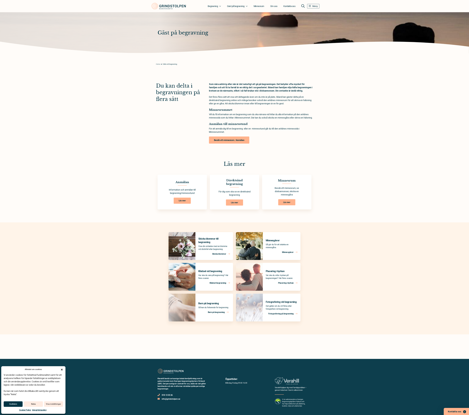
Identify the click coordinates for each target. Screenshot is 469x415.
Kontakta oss (289, 6)
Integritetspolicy (39, 410)
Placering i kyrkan (275, 271)
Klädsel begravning (218, 283)
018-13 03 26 (167, 395)
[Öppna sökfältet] (303, 6)
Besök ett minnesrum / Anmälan (229, 140)
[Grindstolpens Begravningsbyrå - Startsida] (171, 371)
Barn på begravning (208, 303)
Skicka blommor (219, 254)
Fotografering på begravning (281, 314)
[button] (62, 369)
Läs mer (182, 200)
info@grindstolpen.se (171, 399)
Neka (33, 404)
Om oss (273, 6)
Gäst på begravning (235, 6)
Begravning (213, 6)
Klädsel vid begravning (210, 271)
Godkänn (13, 404)
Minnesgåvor (273, 240)
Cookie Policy (25, 410)
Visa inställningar (53, 404)
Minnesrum (259, 6)
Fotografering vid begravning (281, 301)
